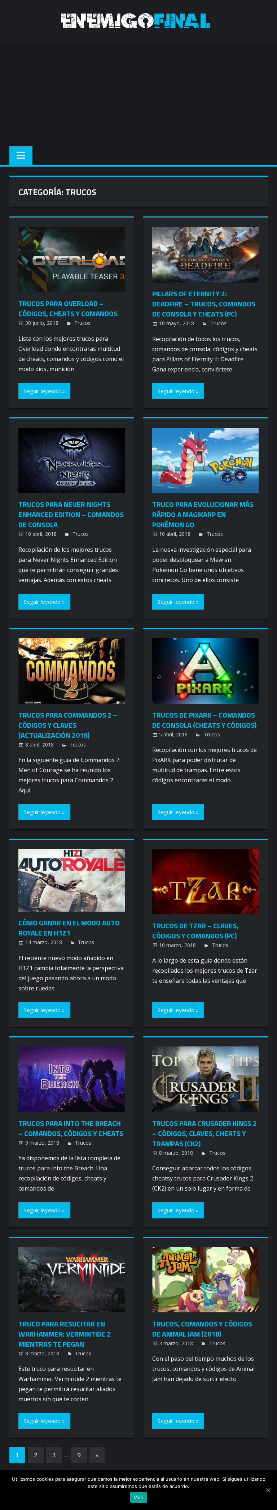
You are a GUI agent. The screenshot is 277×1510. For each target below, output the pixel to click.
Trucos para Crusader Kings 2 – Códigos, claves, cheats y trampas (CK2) (204, 1133)
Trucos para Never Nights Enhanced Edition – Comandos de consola (71, 514)
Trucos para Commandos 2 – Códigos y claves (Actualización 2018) (67, 725)
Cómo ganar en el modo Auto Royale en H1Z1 (69, 927)
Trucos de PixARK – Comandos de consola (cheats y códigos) (204, 720)
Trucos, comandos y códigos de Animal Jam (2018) (202, 1328)
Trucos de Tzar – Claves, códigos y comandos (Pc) (195, 930)
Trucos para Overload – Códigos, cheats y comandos (68, 308)
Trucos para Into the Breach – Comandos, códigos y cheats (70, 1128)
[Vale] (268, 1490)
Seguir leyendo (42, 391)
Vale (139, 1497)
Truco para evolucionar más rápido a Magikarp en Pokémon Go (203, 514)
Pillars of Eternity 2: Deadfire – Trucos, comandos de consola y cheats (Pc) (203, 303)
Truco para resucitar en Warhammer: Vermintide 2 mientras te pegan (64, 1334)
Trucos (82, 322)
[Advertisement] (138, 92)
